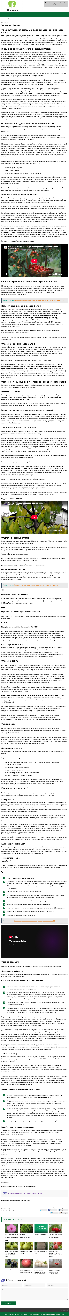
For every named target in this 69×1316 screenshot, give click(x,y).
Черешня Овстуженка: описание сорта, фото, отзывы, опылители (55, 1235)
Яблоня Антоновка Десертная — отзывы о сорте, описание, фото (26, 1270)
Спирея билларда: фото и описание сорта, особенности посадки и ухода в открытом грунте (11, 1237)
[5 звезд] (8, 1210)
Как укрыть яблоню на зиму (40, 1252)
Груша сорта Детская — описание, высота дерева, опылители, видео (11, 1254)
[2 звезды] (3, 1210)
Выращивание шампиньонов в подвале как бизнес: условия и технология (40, 1271)
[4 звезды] (6, 1210)
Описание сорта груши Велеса (26, 1252)
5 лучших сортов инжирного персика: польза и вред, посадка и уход (55, 1254)
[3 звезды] (5, 1210)
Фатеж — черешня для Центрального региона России (25, 1193)
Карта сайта (64, 1310)
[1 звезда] (2, 1210)
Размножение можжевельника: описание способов (25, 1235)
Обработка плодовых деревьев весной (40, 1234)
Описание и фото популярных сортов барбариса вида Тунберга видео (54, 1271)
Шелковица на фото (10, 1269)
